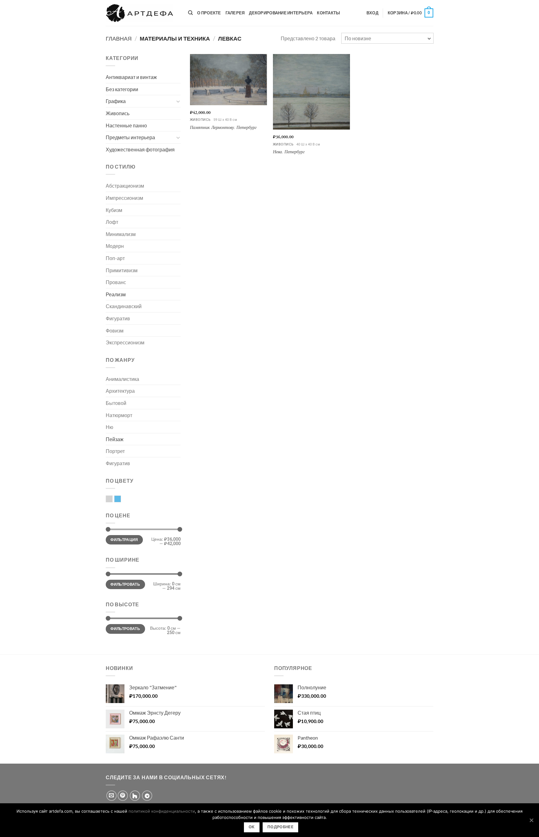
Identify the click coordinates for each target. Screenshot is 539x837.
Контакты (328, 12)
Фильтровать (125, 584)
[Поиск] (190, 13)
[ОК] (531, 820)
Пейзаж (115, 439)
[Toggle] (178, 101)
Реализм (116, 294)
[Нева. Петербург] (311, 92)
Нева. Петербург (288, 152)
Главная (119, 38)
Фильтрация (124, 539)
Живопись (117, 113)
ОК (252, 827)
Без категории (122, 89)
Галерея (235, 12)
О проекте (209, 12)
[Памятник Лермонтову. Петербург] (228, 79)
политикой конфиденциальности (162, 811)
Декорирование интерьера (281, 12)
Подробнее (280, 827)
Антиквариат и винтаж (131, 77)
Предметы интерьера (130, 137)
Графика (116, 101)
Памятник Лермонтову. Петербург (223, 127)
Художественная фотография (140, 149)
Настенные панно (126, 125)
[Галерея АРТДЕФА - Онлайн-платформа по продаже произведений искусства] (142, 13)
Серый (112, 499)
